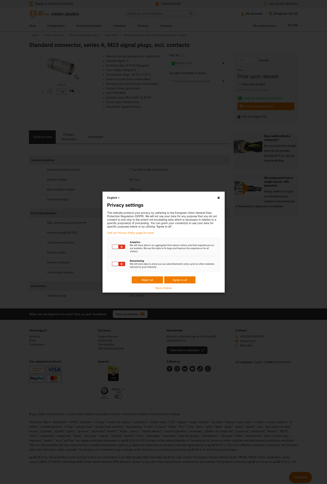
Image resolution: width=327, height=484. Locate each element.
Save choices (163, 288)
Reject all (147, 280)
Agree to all (180, 280)
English (112, 197)
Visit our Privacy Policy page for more (130, 232)
